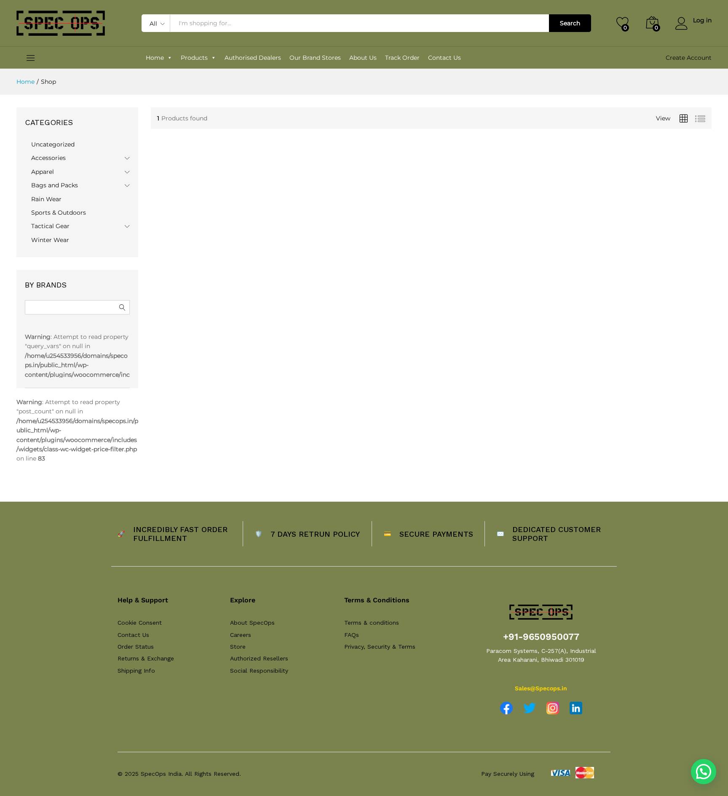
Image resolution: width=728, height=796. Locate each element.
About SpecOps (252, 622)
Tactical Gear (50, 226)
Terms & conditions (371, 622)
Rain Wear (46, 199)
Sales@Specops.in (541, 688)
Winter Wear (50, 240)
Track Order (402, 57)
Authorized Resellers (259, 658)
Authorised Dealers (253, 57)
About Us (363, 57)
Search (570, 23)
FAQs (351, 634)
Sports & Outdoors (58, 212)
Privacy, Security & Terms (379, 646)
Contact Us (444, 57)
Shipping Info (136, 670)
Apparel (42, 172)
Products (194, 57)
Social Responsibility (259, 670)
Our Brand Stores (315, 57)
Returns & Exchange (146, 658)
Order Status (136, 646)
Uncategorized (53, 144)
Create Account (689, 57)
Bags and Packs (54, 185)
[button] (703, 771)
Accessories (48, 158)
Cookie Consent (140, 622)
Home (155, 57)
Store (238, 646)
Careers (240, 634)
